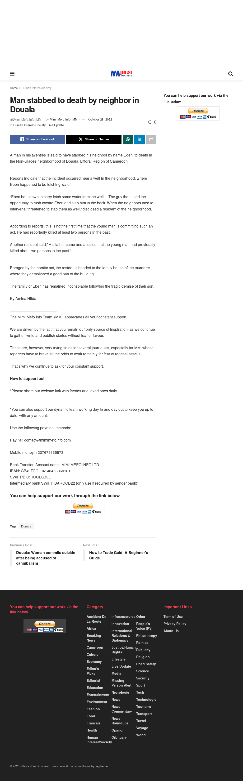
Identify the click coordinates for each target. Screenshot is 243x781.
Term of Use (173, 616)
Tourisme (143, 706)
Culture (92, 654)
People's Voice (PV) (144, 626)
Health (92, 730)
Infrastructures (124, 616)
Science (142, 671)
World (141, 734)
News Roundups (120, 720)
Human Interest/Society (36, 88)
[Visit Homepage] (121, 73)
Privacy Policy (175, 623)
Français (94, 723)
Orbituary (119, 737)
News (116, 699)
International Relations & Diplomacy (122, 635)
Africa (91, 628)
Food (91, 716)
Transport (144, 713)
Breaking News (94, 638)
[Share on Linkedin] (139, 139)
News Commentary (122, 709)
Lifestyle (119, 659)
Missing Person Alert (121, 682)
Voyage (142, 727)
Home (14, 88)
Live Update (55, 125)
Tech (140, 692)
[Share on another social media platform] (151, 139)
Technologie (146, 699)
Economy (94, 661)
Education (95, 687)
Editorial (93, 680)
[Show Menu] (12, 73)
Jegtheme (101, 766)
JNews (24, 766)
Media (116, 673)
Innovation (120, 623)
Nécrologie (120, 692)
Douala (26, 526)
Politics (142, 642)
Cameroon (95, 647)
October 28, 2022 (100, 119)
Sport (140, 685)
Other (140, 616)
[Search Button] (230, 73)
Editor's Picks (93, 671)
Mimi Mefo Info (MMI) (64, 119)
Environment (97, 701)
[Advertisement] (121, 33)
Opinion (118, 730)
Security (143, 678)
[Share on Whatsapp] (128, 139)
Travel (141, 720)
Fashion (93, 708)
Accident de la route (96, 619)
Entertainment (98, 694)
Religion (143, 656)
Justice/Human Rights (124, 649)
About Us (171, 630)
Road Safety (146, 663)
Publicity (143, 649)
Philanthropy (146, 635)
